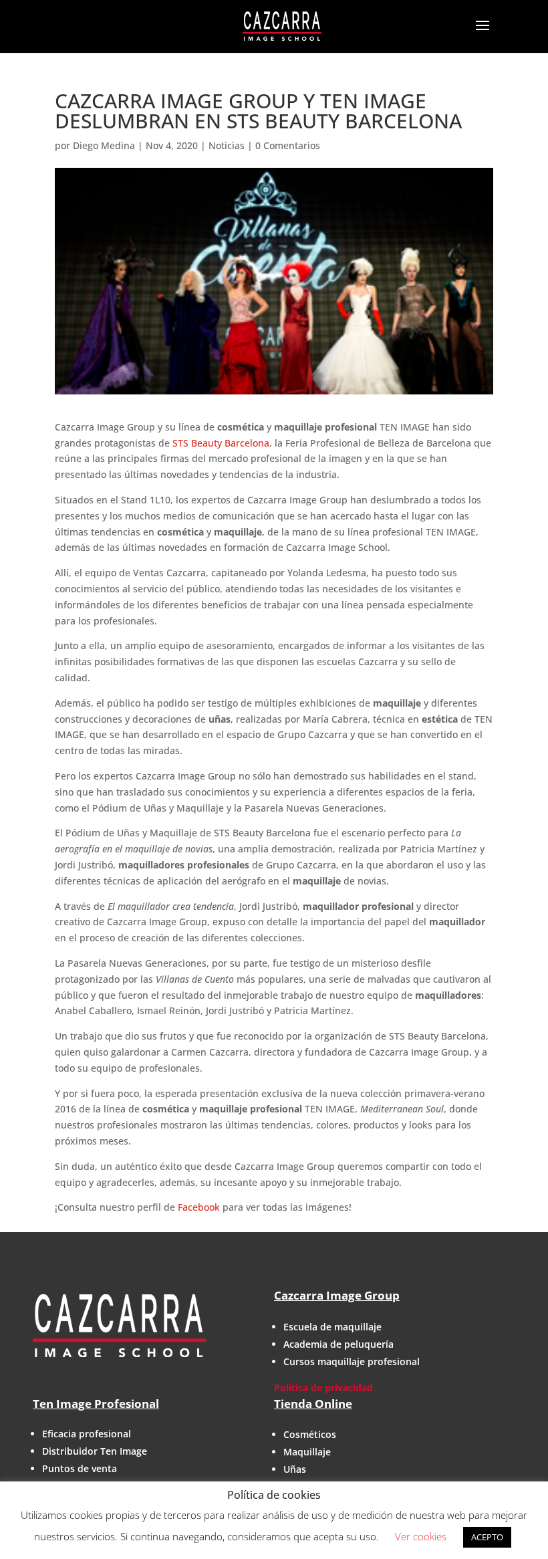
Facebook (200, 1207)
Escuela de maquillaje (332, 1326)
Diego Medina (104, 145)
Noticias (227, 145)
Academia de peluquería (338, 1344)
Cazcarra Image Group (337, 1295)
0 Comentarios (287, 145)
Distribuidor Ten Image (94, 1451)
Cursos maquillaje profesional (351, 1361)
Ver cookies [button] (420, 1536)
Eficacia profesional (86, 1433)
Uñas (294, 1469)
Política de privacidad (323, 1387)
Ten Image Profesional (96, 1403)
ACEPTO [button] (487, 1537)
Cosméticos (309, 1434)
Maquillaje (307, 1451)
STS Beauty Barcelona (220, 443)
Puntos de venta (79, 1468)
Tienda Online (313, 1403)
